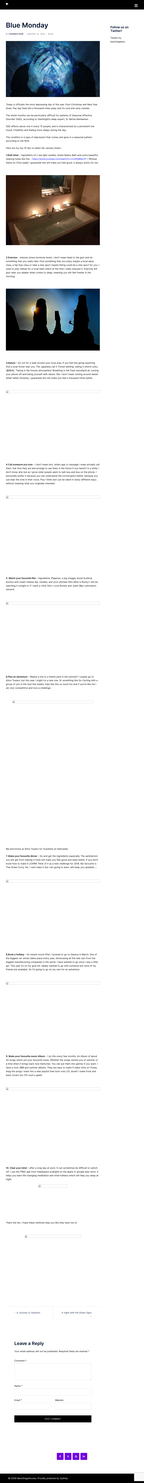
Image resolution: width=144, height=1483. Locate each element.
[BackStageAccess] (16, 4)
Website (59, 1400)
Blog (50, 34)
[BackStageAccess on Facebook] (60, 1456)
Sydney (64, 1478)
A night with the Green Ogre (76, 1312)
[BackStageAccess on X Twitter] (68, 1456)
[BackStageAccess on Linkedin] (83, 1456)
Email (18, 1400)
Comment (20, 1360)
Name (18, 1385)
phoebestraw (16, 34)
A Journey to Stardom (28, 1312)
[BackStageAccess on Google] (76, 1456)
